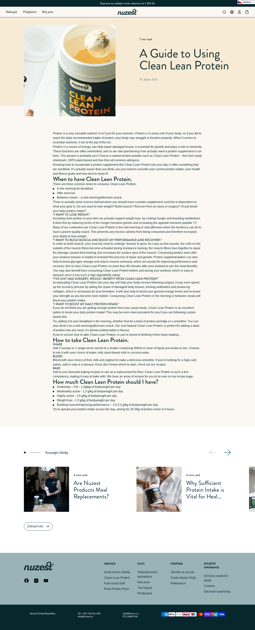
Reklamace (178, 583)
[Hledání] (224, 12)
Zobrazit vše (35, 526)
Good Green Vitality (117, 572)
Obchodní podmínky (217, 591)
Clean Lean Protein (166, 155)
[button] (11, 11)
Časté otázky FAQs (183, 577)
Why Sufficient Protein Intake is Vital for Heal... (205, 490)
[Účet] (239, 12)
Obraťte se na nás (182, 572)
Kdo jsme (143, 582)
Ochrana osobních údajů (216, 578)
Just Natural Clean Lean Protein (142, 325)
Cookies (209, 586)
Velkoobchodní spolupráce (147, 574)
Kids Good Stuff (114, 583)
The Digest (144, 587)
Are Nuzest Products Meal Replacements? (91, 490)
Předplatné (144, 593)
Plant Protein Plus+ (117, 588)
